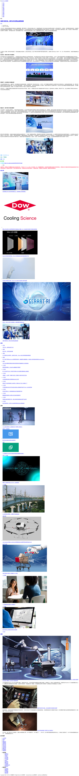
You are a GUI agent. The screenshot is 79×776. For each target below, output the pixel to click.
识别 (3, 4)
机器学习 (6, 753)
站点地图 (6, 771)
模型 (3, 16)
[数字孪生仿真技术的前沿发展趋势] (11, 438)
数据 (3, 5)
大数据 (6, 755)
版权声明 (6, 769)
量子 (3, 7)
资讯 (1, 23)
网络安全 (4, 741)
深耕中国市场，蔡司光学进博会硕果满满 (12, 21)
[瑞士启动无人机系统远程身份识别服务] (19, 627)
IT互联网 (6, 763)
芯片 (3, 15)
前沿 (3, 10)
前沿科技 (6, 761)
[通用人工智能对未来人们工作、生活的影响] (21, 480)
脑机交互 (4, 748)
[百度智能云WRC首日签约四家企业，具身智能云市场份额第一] (15, 189)
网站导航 (6, 772)
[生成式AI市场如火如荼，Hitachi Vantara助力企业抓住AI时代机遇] (19, 278)
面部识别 (4, 743)
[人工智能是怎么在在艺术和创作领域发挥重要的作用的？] (11, 451)
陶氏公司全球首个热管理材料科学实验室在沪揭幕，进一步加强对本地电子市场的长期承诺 (20, 229)
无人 (3, 6)
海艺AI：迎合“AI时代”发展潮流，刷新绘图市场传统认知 (13, 322)
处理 (3, 14)
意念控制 (4, 747)
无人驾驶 (6, 757)
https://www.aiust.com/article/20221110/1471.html (13, 163)
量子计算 (4, 744)
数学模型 (4, 749)
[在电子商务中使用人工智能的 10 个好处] (25, 571)
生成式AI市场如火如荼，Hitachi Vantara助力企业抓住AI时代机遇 (15, 280)
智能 (3, 8)
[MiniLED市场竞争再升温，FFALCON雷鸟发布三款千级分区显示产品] (20, 254)
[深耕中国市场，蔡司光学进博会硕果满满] (16, 338)
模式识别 (6, 754)
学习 (3, 2)
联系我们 (6, 770)
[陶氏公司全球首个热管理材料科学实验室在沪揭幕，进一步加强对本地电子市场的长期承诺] (20, 227)
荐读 (1, 634)
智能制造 (4, 742)
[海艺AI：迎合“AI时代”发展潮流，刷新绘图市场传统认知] (37, 320)
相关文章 (2, 170)
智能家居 (4, 750)
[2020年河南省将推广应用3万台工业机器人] (20, 730)
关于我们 (6, 768)
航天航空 (6, 766)
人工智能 (4, 738)
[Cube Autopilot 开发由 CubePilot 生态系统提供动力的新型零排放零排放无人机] (22, 540)
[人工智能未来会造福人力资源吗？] (25, 602)
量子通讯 (6, 758)
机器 (3, 9)
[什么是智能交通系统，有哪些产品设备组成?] (24, 512)
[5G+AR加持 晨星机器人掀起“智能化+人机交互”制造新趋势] (37, 679)
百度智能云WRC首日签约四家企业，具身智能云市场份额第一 (14, 191)
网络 (3, 13)
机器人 (4, 739)
